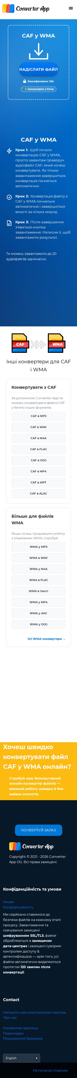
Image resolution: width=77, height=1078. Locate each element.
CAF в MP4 (38, 471)
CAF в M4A (38, 438)
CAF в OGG (38, 460)
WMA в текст (38, 591)
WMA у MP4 (38, 602)
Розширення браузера (23, 1038)
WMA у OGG (38, 624)
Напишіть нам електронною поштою (34, 1012)
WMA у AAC (38, 613)
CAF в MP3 (38, 416)
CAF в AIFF (38, 482)
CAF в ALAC (38, 493)
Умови (8, 902)
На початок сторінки (50, 1070)
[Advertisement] (38, 695)
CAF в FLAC (38, 449)
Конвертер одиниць (20, 1028)
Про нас (10, 1018)
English (11, 1058)
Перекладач (13, 1033)
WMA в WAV (38, 558)
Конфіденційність (18, 907)
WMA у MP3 (38, 546)
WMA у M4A (38, 569)
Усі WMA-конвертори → (47, 639)
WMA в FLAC (38, 580)
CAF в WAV (38, 427)
